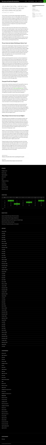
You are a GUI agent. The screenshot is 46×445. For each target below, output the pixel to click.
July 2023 (3, 297)
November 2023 (4, 289)
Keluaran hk (4, 353)
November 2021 (4, 338)
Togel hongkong (4, 174)
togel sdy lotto (4, 427)
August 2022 (4, 320)
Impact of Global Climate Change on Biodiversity (10, 217)
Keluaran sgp (4, 172)
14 (29, 202)
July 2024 (3, 273)
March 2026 (4, 241)
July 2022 (3, 322)
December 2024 (4, 263)
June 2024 (3, 275)
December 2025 (4, 247)
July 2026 (3, 233)
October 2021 (4, 340)
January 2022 (4, 334)
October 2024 (4, 267)
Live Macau (4, 182)
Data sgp (3, 357)
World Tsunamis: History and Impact (8, 221)
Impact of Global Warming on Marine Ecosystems (10, 215)
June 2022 (3, 324)
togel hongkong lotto (5, 425)
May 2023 (3, 301)
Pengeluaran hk (4, 170)
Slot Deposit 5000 (5, 186)
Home (26, 1)
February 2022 (4, 332)
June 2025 (3, 251)
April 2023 (3, 303)
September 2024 (4, 269)
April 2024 (3, 279)
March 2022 (4, 330)
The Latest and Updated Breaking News (10, 1)
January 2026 (4, 245)
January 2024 (4, 285)
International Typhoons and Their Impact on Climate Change (12, 219)
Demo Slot (3, 367)
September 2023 (4, 293)
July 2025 (3, 249)
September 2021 (4, 342)
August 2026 (4, 231)
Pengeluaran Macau (5, 180)
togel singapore (4, 355)
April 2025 (3, 255)
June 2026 (3, 235)
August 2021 (4, 344)
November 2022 (4, 314)
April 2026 (3, 239)
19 (16, 203)
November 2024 (4, 265)
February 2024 (4, 283)
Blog (36, 1)
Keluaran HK (40, 1)
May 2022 (3, 326)
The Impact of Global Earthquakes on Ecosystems (10, 223)
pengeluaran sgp (4, 363)
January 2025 (4, 261)
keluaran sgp (4, 361)
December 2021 (4, 336)
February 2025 (4, 259)
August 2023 (4, 295)
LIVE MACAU (4, 184)
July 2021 (3, 346)
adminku (12, 12)
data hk (3, 365)
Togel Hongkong (31, 1)
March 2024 (4, 281)
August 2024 (4, 271)
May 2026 (3, 237)
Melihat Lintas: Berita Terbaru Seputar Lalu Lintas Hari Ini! (12, 160)
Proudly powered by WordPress (6, 443)
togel (2, 178)
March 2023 (4, 305)
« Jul (2, 208)
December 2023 (4, 287)
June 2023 (3, 299)
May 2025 (3, 253)
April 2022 (3, 328)
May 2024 (3, 277)
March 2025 (4, 257)
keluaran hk (4, 176)
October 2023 (4, 291)
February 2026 (4, 243)
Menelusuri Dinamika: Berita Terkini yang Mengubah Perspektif (13, 156)
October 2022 (4, 316)
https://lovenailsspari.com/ (18, 88)
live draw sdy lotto (5, 423)
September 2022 (4, 318)
